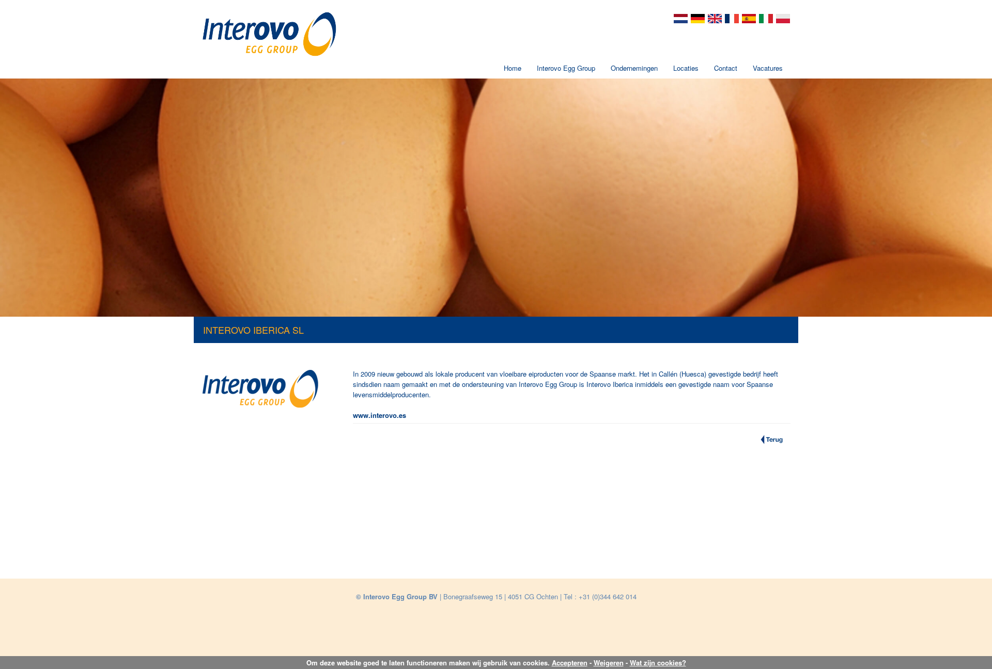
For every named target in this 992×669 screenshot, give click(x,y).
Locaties (686, 68)
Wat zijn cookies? (658, 662)
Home (512, 68)
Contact (725, 68)
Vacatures (768, 68)
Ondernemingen (634, 68)
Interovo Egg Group (566, 68)
